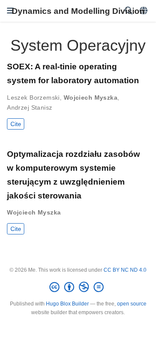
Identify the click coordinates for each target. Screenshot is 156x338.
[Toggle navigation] (10, 10)
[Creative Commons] (78, 287)
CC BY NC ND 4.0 (125, 270)
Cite (15, 123)
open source (131, 304)
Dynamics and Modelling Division (78, 11)
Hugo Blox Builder (67, 304)
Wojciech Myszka (90, 97)
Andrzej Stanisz (29, 107)
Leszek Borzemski (33, 97)
